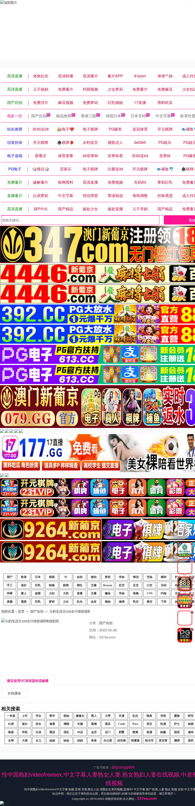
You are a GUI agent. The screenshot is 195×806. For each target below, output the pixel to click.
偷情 (122, 601)
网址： (94, 637)
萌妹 (66, 715)
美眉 (149, 732)
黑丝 (52, 732)
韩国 (52, 577)
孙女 (38, 724)
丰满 (121, 715)
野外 (52, 715)
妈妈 (80, 740)
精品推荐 (63, 115)
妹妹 (66, 740)
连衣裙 (121, 740)
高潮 (94, 724)
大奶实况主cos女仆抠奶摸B (69, 611)
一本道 (11, 715)
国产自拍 (38, 115)
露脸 (177, 715)
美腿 (10, 601)
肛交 (122, 585)
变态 (149, 724)
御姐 (108, 601)
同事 (10, 593)
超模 (38, 593)
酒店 (108, 724)
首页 (21, 611)
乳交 (136, 601)
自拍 (80, 577)
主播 (94, 585)
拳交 (149, 601)
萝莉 (108, 577)
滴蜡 (66, 724)
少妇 (52, 593)
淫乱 (66, 732)
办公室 (107, 740)
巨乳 (38, 585)
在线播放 (14, 693)
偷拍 (94, 577)
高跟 (24, 601)
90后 (80, 732)
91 (65, 577)
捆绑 (177, 740)
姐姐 (52, 740)
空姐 (149, 577)
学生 (38, 715)
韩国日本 (113, 115)
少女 (66, 601)
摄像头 (80, 715)
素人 (24, 593)
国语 (177, 732)
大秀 (108, 715)
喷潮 (135, 732)
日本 (38, 577)
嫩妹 (108, 593)
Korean (107, 585)
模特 (163, 577)
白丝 (38, 732)
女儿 (38, 740)
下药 (163, 601)
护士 (177, 724)
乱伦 (80, 601)
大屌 (25, 740)
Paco (135, 724)
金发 (94, 601)
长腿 (80, 724)
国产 (10, 577)
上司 (25, 715)
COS (150, 593)
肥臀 (121, 732)
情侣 (136, 577)
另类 (163, 715)
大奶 (66, 593)
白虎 (11, 724)
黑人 (94, 715)
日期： (94, 630)
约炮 (163, 593)
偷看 (52, 724)
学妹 (122, 577)
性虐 (163, 724)
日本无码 (138, 115)
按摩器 (135, 740)
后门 (108, 732)
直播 (80, 593)
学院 (25, 732)
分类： (94, 622)
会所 (94, 732)
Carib (121, 724)
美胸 (136, 593)
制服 (52, 585)
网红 (80, 585)
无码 (163, 585)
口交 (149, 585)
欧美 (24, 577)
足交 (136, 585)
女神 (11, 740)
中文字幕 (163, 115)
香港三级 (88, 115)
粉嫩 (163, 732)
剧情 (66, 585)
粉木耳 (149, 740)
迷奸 (24, 585)
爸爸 (94, 740)
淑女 (25, 724)
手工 (10, 585)
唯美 (149, 715)
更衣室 (163, 740)
